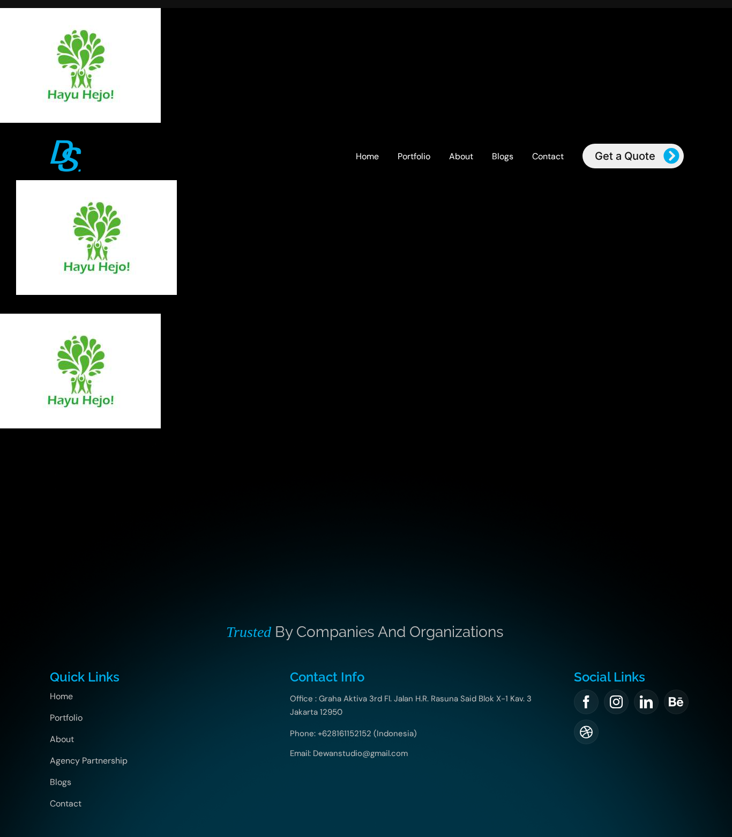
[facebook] (586, 702)
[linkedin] (646, 702)
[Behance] (676, 702)
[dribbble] (586, 732)
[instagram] (616, 702)
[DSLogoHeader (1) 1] (65, 142)
